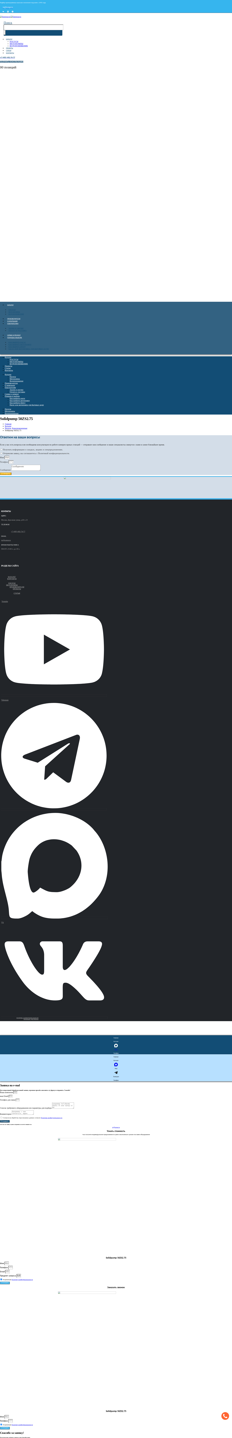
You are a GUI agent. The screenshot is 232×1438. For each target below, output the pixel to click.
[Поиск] (5, 32)
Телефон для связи (8, 1100)
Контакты (10, 53)
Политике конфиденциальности (51, 1118)
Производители (13, 319)
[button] (8, 22)
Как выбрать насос (17, 342)
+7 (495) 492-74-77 (18, 532)
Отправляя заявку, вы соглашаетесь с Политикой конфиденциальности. (36, 453)
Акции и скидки (15, 328)
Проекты (9, 48)
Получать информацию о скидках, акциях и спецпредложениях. (33, 449)
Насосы (12, 310)
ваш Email (4, 1096)
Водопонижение (16, 314)
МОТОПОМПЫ (16, 44)
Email (2, 1272)
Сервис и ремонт (14, 335)
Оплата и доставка (17, 331)
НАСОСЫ (14, 41)
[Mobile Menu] (1, 14)
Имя (2, 457)
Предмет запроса (8, 1276)
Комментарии (6, 1114)
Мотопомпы (14, 312)
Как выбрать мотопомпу (19, 345)
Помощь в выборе (14, 338)
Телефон (4, 462)
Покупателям (12, 324)
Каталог (9, 39)
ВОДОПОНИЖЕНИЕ (19, 46)
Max (116, 1049)
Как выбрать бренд (17, 347)
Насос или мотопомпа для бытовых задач (28, 349)
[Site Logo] (10, 17)
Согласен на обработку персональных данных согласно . (33, 1118)
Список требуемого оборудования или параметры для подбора (26, 1108)
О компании (12, 321)
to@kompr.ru (6, 540)
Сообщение (5, 470)
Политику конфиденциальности (22, 1280)
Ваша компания (6, 1092)
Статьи (8, 51)
